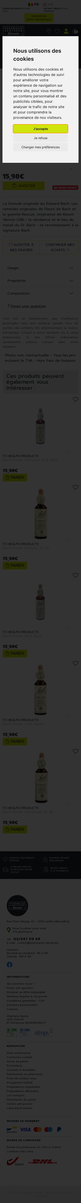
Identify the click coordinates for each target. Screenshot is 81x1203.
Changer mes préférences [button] (40, 147)
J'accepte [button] (40, 129)
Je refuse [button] (40, 138)
